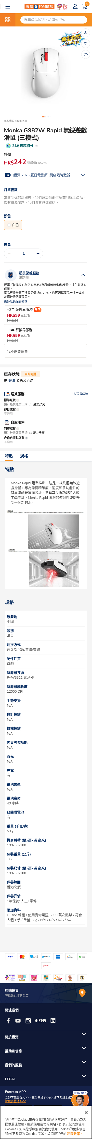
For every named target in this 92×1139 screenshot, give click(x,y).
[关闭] (86, 1112)
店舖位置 (12, 990)
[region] (46, 1122)
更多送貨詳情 (79, 394)
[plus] (38, 253)
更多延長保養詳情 (15, 301)
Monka (13, 130)
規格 (24, 456)
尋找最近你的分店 (16, 996)
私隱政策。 (75, 1134)
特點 (9, 456)
